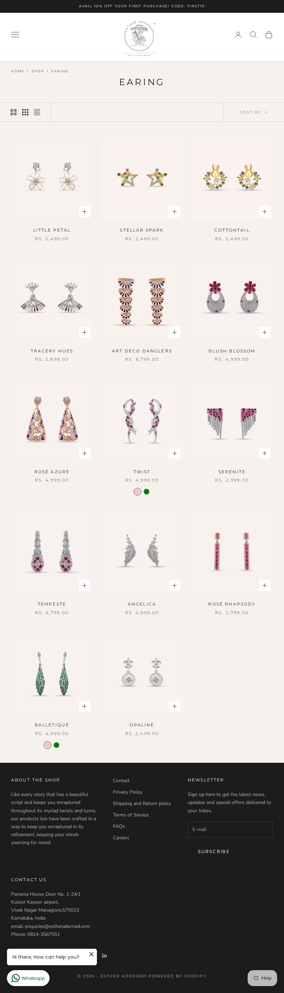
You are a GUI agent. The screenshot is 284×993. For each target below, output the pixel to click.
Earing (59, 71)
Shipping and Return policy (142, 803)
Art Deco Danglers (142, 351)
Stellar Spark (142, 230)
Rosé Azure (52, 471)
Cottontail (232, 230)
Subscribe (214, 852)
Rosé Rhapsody (232, 604)
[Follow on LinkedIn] (104, 955)
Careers (121, 837)
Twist (142, 471)
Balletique (52, 724)
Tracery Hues (52, 351)
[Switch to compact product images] (37, 112)
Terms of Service (131, 815)
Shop (38, 71)
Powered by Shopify (177, 976)
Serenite (232, 471)
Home (17, 71)
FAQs (119, 826)
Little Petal (52, 230)
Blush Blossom (231, 351)
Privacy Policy (127, 792)
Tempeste (52, 604)
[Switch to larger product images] (13, 112)
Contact (121, 780)
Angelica (142, 604)
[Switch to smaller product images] (25, 112)
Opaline (142, 724)
